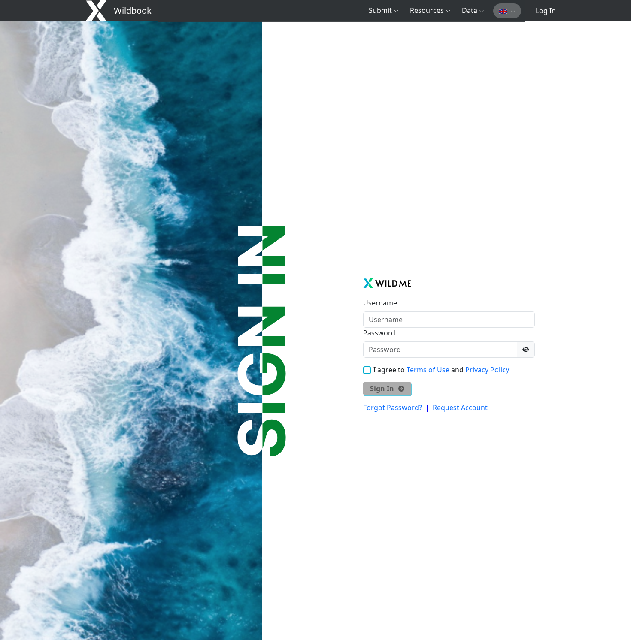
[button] (383, 10)
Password (379, 333)
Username (380, 303)
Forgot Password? (392, 407)
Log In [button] (546, 10)
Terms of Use (428, 369)
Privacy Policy (487, 369)
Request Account (460, 407)
